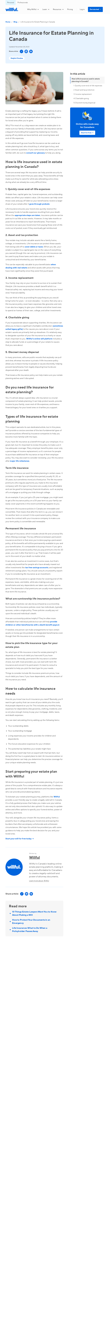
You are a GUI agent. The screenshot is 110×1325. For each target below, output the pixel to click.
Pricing (70, 9)
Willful (57, 797)
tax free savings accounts (36, 567)
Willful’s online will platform (39, 339)
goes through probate (39, 204)
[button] (33, 9)
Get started (95, 9)
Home (7, 22)
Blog (15, 22)
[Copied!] (21, 51)
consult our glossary (35, 153)
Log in (82, 9)
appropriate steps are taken (27, 215)
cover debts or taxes (34, 247)
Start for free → (87, 133)
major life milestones (19, 461)
